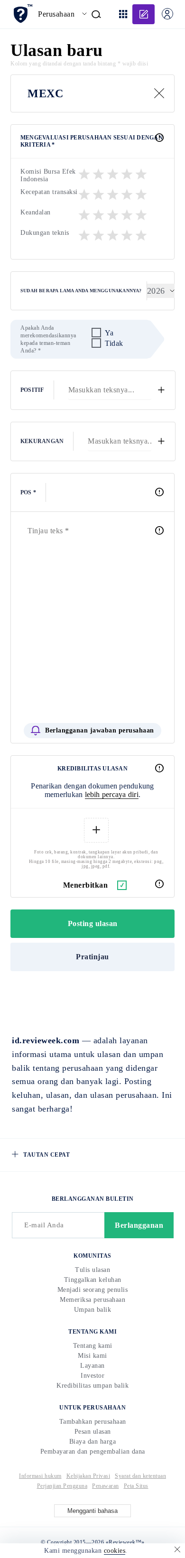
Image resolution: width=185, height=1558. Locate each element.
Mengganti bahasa (92, 1510)
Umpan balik (92, 1309)
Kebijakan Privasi (88, 1476)
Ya (109, 333)
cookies (115, 1550)
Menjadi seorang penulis (92, 1289)
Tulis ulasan (92, 1269)
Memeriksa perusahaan (92, 1299)
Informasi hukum (40, 1476)
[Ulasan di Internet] (22, 13)
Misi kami (92, 1355)
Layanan (92, 1365)
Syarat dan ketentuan (140, 1476)
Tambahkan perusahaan (92, 1421)
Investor (92, 1375)
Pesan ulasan (92, 1431)
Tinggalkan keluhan (92, 1279)
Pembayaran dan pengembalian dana (92, 1451)
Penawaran (105, 1486)
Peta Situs (136, 1486)
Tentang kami (92, 1345)
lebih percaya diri (112, 794)
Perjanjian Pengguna (62, 1486)
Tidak (114, 343)
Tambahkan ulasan (143, 14)
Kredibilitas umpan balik (92, 1385)
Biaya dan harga (92, 1441)
